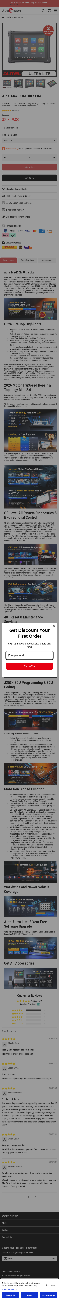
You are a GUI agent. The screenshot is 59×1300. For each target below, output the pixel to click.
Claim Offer (29, 666)
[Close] (54, 626)
